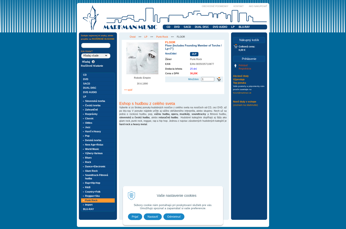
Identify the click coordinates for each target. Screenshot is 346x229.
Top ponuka (239, 82)
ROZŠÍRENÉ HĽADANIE (103, 39)
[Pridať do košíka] (218, 79)
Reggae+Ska (92, 196)
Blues (88, 157)
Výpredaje (239, 79)
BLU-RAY (244, 26)
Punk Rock (162, 36)
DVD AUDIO (220, 26)
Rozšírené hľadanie (92, 65)
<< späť (128, 89)
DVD (177, 26)
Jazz (87, 127)
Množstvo (193, 79)
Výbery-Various (94, 153)
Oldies (88, 123)
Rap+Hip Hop (92, 183)
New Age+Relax (94, 144)
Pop (87, 136)
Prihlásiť (243, 65)
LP (233, 26)
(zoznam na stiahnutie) (245, 105)
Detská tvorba (93, 140)
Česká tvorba (93, 105)
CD (168, 26)
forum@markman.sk (242, 93)
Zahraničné (91, 109)
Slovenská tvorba (95, 101)
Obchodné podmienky (215, 6)
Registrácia (245, 68)
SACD (187, 26)
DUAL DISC (202, 26)
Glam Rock (91, 171)
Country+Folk (93, 191)
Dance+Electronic (95, 166)
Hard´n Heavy (93, 131)
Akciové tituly (241, 76)
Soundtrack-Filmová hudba (96, 177)
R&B (88, 187)
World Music (92, 149)
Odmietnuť (174, 216)
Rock (88, 162)
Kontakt (238, 6)
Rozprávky (91, 114)
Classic (89, 118)
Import (89, 204)
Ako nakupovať (258, 6)
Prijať (135, 216)
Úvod (133, 36)
